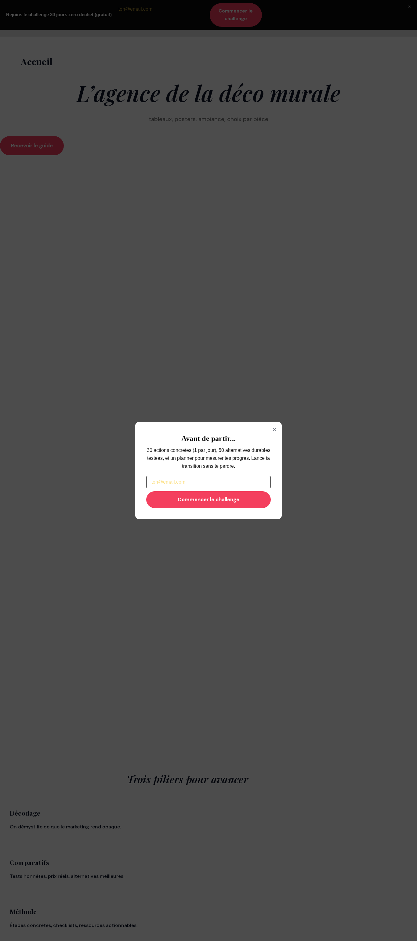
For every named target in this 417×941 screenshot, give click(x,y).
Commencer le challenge (208, 499)
